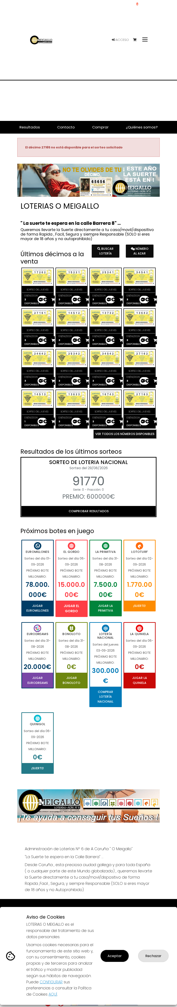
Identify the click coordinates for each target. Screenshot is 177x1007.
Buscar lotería (106, 251)
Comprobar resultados (89, 511)
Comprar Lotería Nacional (105, 697)
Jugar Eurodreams (37, 680)
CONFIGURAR (51, 982)
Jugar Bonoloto (71, 680)
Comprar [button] (100, 127)
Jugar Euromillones (37, 608)
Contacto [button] (66, 127)
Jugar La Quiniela (139, 680)
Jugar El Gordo (71, 608)
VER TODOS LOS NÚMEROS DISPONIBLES (124, 434)
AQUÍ (53, 994)
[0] (137, 39)
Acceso (122, 40)
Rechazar (153, 955)
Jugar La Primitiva (105, 608)
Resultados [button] (29, 127)
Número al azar (141, 251)
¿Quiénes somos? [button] (142, 127)
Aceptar (114, 955)
